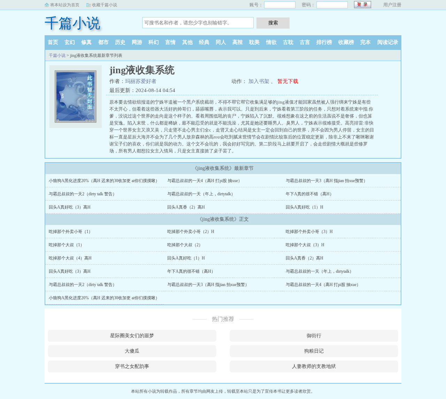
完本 (365, 42)
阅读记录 (387, 42)
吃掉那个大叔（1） (66, 244)
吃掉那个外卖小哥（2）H (190, 231)
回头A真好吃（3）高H (70, 207)
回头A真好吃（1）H (304, 207)
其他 (187, 42)
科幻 (153, 42)
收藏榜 (346, 42)
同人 (221, 42)
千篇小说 (72, 23)
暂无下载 (287, 81)
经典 (204, 42)
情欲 (271, 42)
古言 (305, 42)
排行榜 (324, 42)
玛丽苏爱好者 (140, 81)
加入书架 (258, 81)
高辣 (237, 42)
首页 (53, 42)
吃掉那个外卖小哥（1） (71, 231)
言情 (170, 42)
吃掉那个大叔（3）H (305, 244)
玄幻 (69, 42)
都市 (103, 42)
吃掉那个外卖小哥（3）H (309, 231)
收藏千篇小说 (104, 4)
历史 (120, 42)
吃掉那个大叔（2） (185, 244)
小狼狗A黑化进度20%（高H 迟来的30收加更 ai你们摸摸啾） (104, 180)
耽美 (254, 42)
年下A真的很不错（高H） (310, 193)
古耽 (288, 42)
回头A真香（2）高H (186, 207)
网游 (137, 42)
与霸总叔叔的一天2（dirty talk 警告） (83, 193)
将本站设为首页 (64, 4)
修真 (86, 42)
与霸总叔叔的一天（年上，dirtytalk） (201, 193)
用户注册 (392, 4)
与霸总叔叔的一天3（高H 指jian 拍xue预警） (327, 180)
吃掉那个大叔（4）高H (70, 258)
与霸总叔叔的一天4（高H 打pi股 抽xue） (204, 180)
